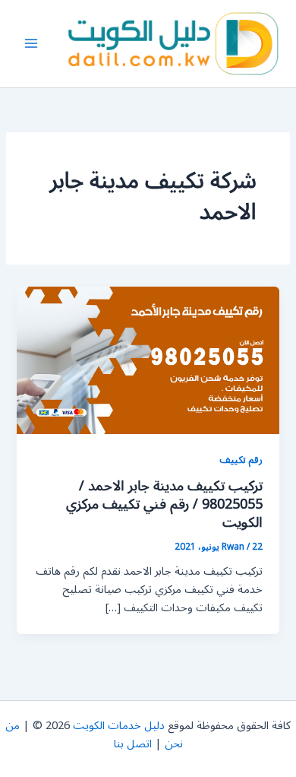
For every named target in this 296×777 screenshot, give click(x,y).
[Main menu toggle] (31, 44)
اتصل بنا (133, 744)
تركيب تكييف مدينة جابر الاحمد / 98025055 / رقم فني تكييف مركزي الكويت (164, 503)
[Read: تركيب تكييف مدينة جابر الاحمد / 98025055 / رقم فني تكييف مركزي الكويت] (148, 360)
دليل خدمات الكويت (119, 725)
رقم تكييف (241, 459)
